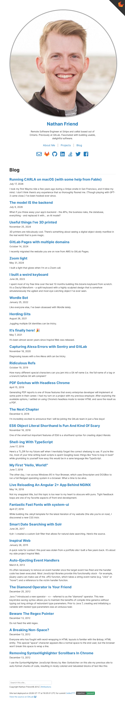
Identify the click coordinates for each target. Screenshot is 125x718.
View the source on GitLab (21, 697)
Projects (66, 145)
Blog (79, 145)
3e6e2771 (70, 693)
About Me (49, 145)
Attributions (46, 687)
